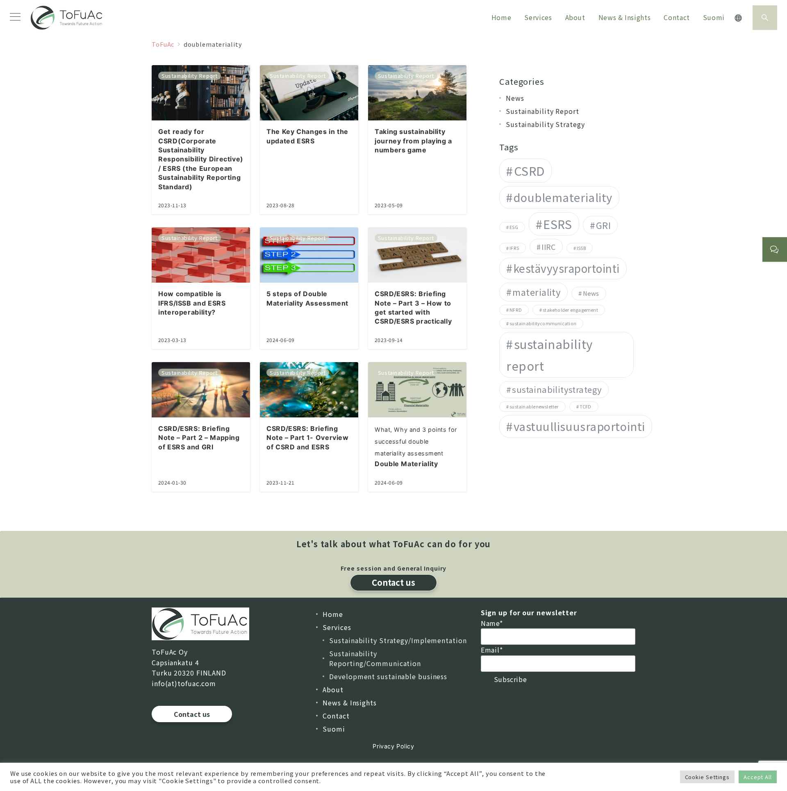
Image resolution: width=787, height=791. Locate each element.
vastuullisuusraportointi (579, 426)
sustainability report (549, 354)
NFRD (516, 309)
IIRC (548, 246)
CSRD (529, 170)
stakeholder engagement (570, 309)
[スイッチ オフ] (739, 18)
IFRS (514, 248)
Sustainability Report (542, 111)
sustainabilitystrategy (557, 389)
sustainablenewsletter (534, 406)
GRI (603, 224)
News (515, 98)
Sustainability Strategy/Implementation (397, 640)
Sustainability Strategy (545, 124)
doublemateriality (563, 197)
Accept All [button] (758, 777)
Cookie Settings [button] (707, 777)
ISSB (581, 248)
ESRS (557, 223)
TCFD (585, 406)
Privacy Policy (393, 746)
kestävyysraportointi (567, 268)
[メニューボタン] (15, 17)
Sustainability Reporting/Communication (375, 658)
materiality (536, 291)
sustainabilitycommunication (543, 323)
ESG (514, 227)
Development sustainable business (388, 676)
